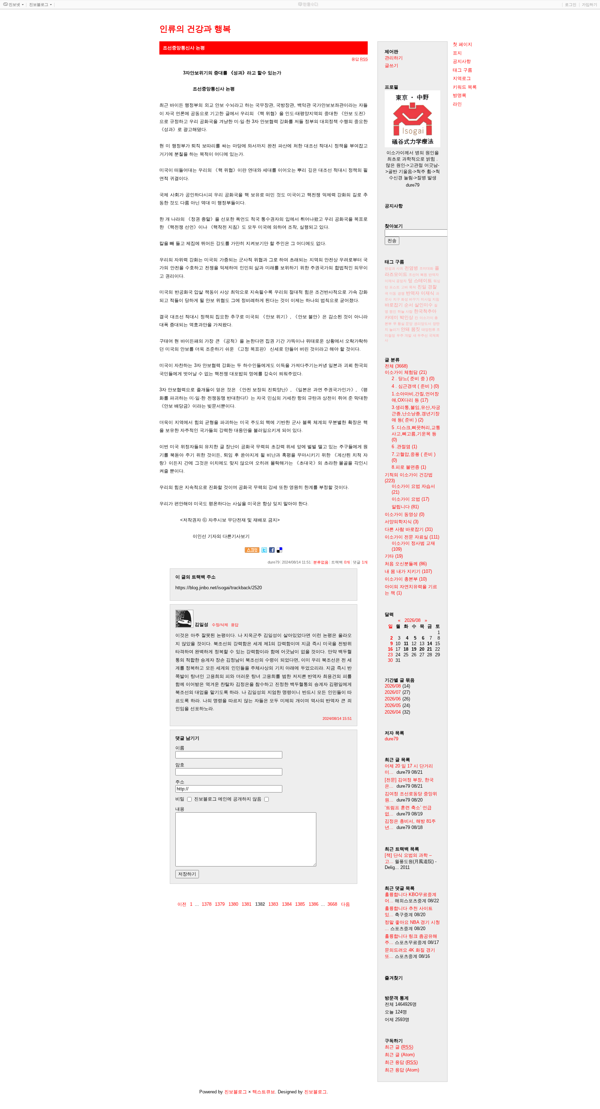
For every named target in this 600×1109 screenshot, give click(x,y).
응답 (235, 625)
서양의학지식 (401, 521)
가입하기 (589, 4)
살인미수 (424, 304)
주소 (179, 781)
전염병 (411, 268)
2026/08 (412, 620)
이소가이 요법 (410, 499)
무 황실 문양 (402, 324)
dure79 (391, 738)
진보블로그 (235, 1091)
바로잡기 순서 (399, 304)
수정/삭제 (220, 625)
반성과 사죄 (394, 268)
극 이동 (390, 293)
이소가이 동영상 (404, 514)
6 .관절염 (404, 446)
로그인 (570, 4)
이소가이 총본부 (406, 579)
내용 (179, 809)
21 (429, 649)
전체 (396, 366)
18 (405, 649)
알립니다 (405, 506)
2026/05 (393, 705)
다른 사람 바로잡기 (409, 529)
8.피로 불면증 (409, 467)
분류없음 (320, 562)
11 (406, 643)
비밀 (179, 799)
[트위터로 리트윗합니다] (264, 551)
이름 (179, 747)
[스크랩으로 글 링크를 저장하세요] (252, 551)
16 (390, 649)
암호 (179, 764)
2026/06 (393, 698)
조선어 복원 (418, 275)
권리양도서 (422, 324)
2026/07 (393, 692)
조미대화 (426, 268)
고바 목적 (408, 287)
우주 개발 (404, 335)
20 (421, 649)
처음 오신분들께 (406, 563)
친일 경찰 (427, 286)
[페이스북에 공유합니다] (272, 551)
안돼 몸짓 (410, 329)
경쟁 (401, 293)
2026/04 (393, 712)
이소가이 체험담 (406, 372)
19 (413, 649)
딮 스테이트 (420, 280)
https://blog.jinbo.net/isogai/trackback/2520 (218, 587)
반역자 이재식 (420, 293)
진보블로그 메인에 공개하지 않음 (227, 799)
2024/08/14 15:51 (337, 718)
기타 (394, 556)
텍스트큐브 (263, 1091)
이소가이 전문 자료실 (412, 537)
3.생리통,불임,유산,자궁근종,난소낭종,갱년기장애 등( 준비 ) (416, 413)
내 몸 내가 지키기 (408, 571)
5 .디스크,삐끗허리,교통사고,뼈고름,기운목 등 (416, 433)
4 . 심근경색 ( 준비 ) (415, 386)
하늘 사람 (405, 311)
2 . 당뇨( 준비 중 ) (413, 378)
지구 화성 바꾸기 (406, 299)
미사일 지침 (430, 299)
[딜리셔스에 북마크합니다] (279, 551)
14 (429, 643)
